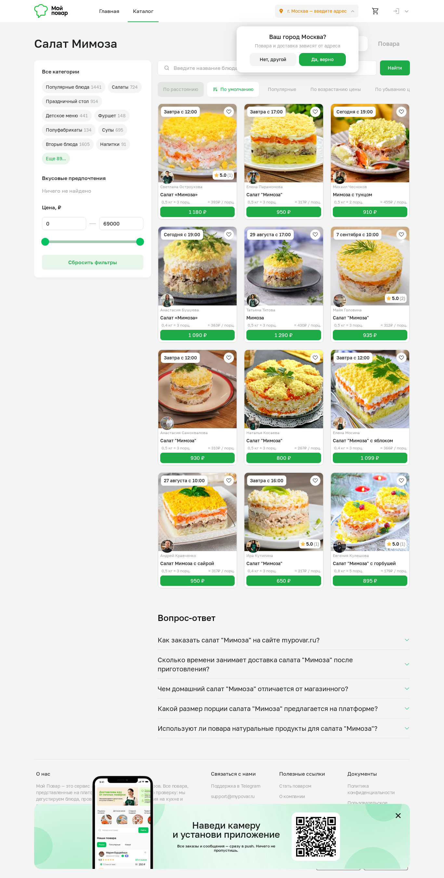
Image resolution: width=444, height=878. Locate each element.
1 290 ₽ (284, 335)
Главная (109, 11)
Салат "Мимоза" (264, 194)
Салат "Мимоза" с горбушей (364, 563)
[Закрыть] (398, 815)
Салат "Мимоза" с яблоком (363, 440)
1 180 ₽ (197, 212)
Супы (108, 130)
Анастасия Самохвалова (184, 432)
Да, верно (322, 59)
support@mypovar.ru (233, 796)
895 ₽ (370, 580)
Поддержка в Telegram (235, 786)
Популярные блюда (67, 87)
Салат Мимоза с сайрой (187, 563)
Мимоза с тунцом (352, 194)
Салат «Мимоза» (179, 194)
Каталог (143, 11)
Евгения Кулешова (351, 555)
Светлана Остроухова (181, 186)
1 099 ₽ (370, 458)
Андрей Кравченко (178, 555)
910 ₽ (370, 212)
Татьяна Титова (260, 309)
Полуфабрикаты (64, 130)
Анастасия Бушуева (179, 309)
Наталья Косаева (263, 432)
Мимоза (255, 317)
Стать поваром (295, 786)
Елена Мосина (346, 432)
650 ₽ (284, 580)
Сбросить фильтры (92, 262)
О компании (292, 796)
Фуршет (107, 115)
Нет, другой (273, 59)
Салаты (120, 87)
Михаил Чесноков (350, 186)
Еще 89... (56, 158)
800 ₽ (284, 458)
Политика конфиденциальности (371, 789)
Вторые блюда (62, 144)
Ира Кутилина (259, 555)
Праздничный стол (67, 101)
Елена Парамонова (264, 186)
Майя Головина (347, 309)
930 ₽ (197, 458)
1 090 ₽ (198, 335)
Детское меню (62, 115)
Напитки (110, 144)
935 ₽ (370, 335)
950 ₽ (284, 212)
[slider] (45, 242)
